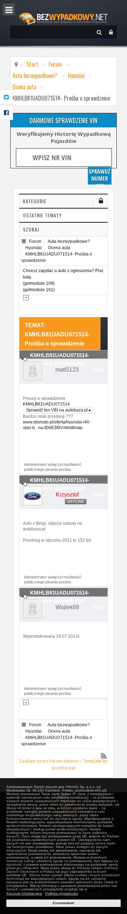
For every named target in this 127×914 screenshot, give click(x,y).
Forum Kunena (63, 761)
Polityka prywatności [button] (61, 893)
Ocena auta (24, 87)
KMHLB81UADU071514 (46, 404)
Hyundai (76, 75)
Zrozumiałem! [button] (63, 903)
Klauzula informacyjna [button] (24, 893)
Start (32, 64)
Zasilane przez (33, 761)
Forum (55, 64)
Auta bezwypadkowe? (34, 75)
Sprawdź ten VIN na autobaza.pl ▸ (58, 410)
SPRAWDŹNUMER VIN (99, 176)
